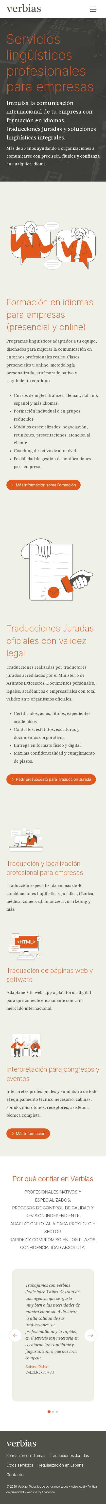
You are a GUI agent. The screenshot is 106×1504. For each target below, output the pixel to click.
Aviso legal (78, 1486)
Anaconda (48, 1492)
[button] (93, 9)
